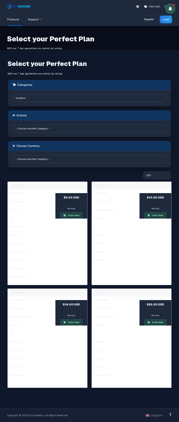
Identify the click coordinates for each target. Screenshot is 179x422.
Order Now (73, 215)
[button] (170, 8)
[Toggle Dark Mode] (137, 6)
